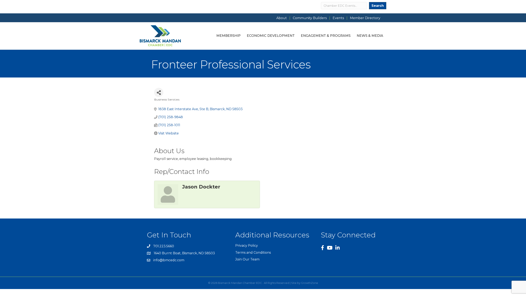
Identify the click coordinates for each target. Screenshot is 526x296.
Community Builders (310, 18)
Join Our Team (247, 259)
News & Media (370, 36)
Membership (228, 36)
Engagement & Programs (326, 36)
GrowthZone (309, 282)
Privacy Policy (246, 245)
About (281, 18)
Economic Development (271, 36)
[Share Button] (158, 92)
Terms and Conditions (253, 252)
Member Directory (365, 18)
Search (377, 6)
